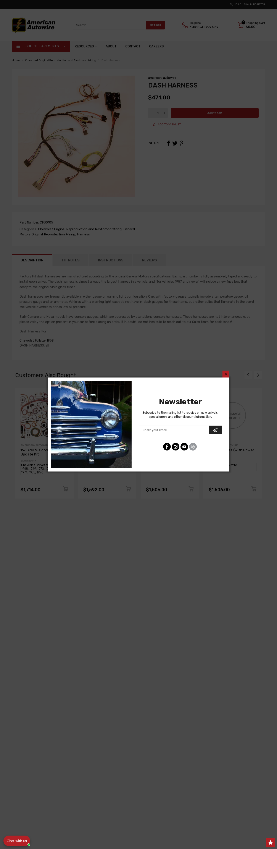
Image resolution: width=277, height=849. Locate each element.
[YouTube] (184, 446)
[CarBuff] (193, 446)
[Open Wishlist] (270, 842)
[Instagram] (175, 446)
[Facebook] (167, 446)
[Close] (225, 374)
